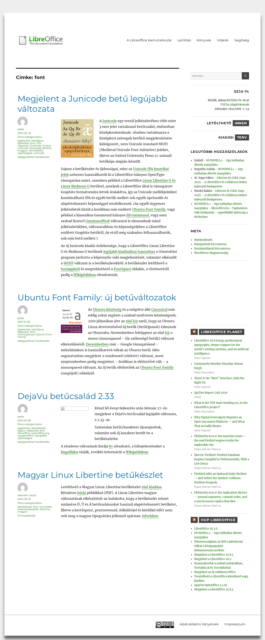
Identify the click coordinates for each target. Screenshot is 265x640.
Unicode (39, 153)
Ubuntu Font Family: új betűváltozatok (97, 297)
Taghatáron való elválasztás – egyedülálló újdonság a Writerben (221, 212)
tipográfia (41, 435)
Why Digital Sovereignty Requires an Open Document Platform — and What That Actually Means (219, 422)
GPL (39, 143)
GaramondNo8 (98, 221)
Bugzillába (69, 452)
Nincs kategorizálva (30, 136)
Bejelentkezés (203, 240)
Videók (223, 40)
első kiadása (151, 487)
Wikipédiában (84, 275)
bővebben (150, 516)
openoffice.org (40, 433)
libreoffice (24, 433)
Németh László (27, 495)
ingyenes (23, 145)
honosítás (46, 506)
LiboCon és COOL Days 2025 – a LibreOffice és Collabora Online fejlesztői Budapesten (220, 182)
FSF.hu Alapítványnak (234, 104)
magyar (22, 150)
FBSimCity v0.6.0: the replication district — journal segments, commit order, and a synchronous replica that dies (220, 497)
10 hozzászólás (26, 515)
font (32, 143)
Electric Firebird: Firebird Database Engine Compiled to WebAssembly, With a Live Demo (221, 459)
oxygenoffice (26, 435)
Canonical (159, 309)
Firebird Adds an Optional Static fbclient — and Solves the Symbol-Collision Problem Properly (220, 478)
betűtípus (37, 140)
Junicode (109, 121)
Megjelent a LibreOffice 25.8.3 (213, 589)
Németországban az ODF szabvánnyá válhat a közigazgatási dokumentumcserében (218, 546)
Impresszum (234, 624)
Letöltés (184, 40)
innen (241, 123)
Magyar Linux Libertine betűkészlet (90, 475)
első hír (132, 321)
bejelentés (24, 140)
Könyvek (204, 40)
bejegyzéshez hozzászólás (33, 156)
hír (167, 333)
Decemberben (97, 344)
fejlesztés (23, 143)
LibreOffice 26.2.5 (206, 528)
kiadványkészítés (28, 509)
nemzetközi (36, 150)
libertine (45, 509)
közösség (35, 148)
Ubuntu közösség (107, 309)
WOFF (68, 263)
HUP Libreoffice (218, 520)
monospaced (26, 334)
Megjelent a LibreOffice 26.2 (212, 559)
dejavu (22, 430)
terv (242, 137)
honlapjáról (70, 269)
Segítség (241, 40)
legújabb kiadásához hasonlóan (129, 251)
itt (111, 446)
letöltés (46, 148)
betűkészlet (38, 428)
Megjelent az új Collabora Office (215, 572)
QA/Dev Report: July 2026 (211, 392)
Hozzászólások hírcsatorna (212, 248)
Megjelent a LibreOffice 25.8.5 (213, 554)
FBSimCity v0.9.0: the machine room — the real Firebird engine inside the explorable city (220, 440)
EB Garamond (137, 215)
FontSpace (122, 269)
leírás (81, 493)
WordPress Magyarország (211, 253)
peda (21, 129)
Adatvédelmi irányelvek (199, 624)
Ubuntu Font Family (148, 209)
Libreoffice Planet (221, 332)
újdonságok (25, 153)
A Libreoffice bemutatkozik (149, 40)
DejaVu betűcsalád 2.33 (66, 396)
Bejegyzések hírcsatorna (210, 244)
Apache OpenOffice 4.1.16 (210, 585)
